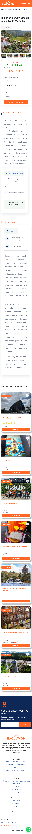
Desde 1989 (14, 822)
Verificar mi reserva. (16, 803)
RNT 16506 (5, 822)
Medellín (17, 9)
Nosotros (16, 767)
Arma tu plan (16, 800)
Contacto (16, 806)
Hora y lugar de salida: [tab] (15, 173)
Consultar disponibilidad (16, 102)
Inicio (2, 9)
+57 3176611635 (16, 784)
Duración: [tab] (11, 187)
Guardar (7, 27)
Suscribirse (25, 725)
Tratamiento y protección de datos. (16, 770)
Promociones (16, 811)
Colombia (23, 3)
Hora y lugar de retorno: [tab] (15, 180)
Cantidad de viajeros (11, 77)
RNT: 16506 (16, 792)
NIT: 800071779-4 (16, 789)
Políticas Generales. (16, 773)
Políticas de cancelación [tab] (16, 193)
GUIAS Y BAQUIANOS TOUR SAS (16, 761)
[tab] (11, 231)
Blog (16, 809)
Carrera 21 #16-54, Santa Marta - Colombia (17, 781)
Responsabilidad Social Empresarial (16, 764)
